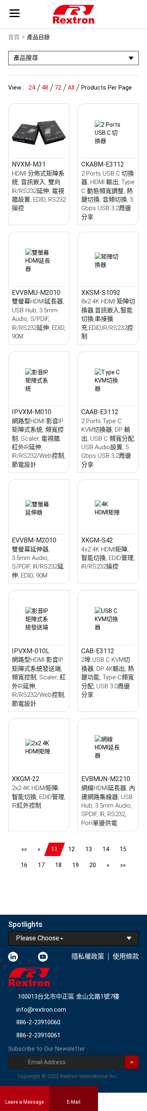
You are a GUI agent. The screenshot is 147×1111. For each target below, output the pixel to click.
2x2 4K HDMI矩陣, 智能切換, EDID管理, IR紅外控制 (38, 796)
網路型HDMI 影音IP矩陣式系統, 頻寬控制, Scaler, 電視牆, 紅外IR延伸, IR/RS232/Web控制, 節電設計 (38, 442)
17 (41, 865)
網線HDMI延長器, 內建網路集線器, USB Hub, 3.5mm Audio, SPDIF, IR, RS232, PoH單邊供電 (108, 805)
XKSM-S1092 (100, 292)
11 (54, 849)
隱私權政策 (87, 956)
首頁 (14, 37)
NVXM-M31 (29, 164)
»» (123, 865)
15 (123, 849)
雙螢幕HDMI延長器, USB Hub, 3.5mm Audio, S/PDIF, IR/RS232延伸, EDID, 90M (38, 319)
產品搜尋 (25, 57)
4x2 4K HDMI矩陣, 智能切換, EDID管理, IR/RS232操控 (108, 558)
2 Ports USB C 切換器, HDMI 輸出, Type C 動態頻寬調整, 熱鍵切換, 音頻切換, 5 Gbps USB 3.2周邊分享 (108, 195)
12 (71, 849)
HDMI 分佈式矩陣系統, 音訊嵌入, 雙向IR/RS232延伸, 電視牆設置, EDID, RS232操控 (39, 191)
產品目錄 (38, 37)
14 (105, 849)
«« (24, 849)
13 (88, 849)
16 (24, 865)
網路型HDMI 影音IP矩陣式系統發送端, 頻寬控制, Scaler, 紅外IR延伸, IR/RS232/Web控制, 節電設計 (39, 681)
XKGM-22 (26, 779)
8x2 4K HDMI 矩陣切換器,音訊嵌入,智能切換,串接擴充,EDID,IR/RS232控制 (108, 319)
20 (92, 865)
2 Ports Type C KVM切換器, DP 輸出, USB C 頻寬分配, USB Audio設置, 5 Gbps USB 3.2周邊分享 (108, 442)
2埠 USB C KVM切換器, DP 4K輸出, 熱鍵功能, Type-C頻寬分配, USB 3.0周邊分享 (107, 677)
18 (58, 865)
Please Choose (37, 938)
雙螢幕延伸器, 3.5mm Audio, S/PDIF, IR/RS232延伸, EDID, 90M (38, 562)
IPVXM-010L (30, 651)
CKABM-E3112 (102, 164)
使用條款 (126, 956)
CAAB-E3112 (99, 412)
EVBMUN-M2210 (105, 779)
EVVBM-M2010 (34, 540)
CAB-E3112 (97, 651)
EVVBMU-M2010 (36, 292)
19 (75, 865)
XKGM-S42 (97, 540)
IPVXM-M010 (31, 412)
